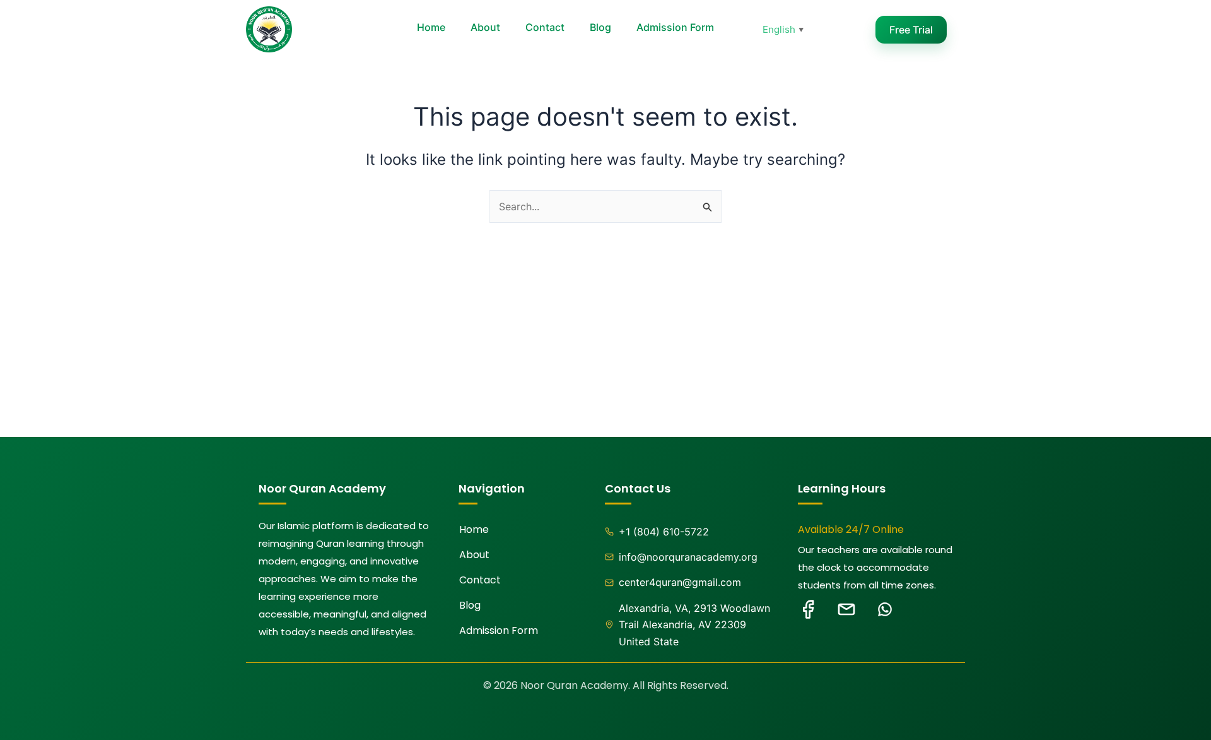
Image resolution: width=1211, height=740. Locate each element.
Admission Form (675, 27)
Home (431, 27)
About (485, 27)
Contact (545, 27)
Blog (600, 27)
